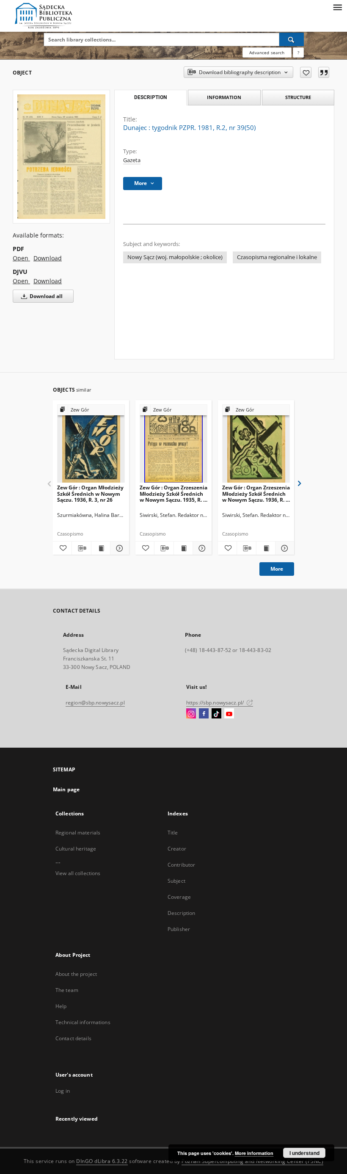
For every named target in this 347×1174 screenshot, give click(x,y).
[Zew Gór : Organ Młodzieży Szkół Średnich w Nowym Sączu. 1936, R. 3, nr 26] (91, 444)
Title (173, 832)
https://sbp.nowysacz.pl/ (215, 702)
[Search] (291, 39)
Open (21, 258)
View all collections (77, 873)
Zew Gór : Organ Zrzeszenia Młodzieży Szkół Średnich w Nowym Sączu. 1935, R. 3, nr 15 (173, 493)
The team (66, 990)
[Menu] (337, 7)
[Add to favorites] (305, 72)
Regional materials (77, 832)
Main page (66, 789)
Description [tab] (150, 97)
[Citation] (323, 72)
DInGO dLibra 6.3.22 (102, 1161)
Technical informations (82, 1022)
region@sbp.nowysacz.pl (95, 702)
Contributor (181, 864)
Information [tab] (224, 97)
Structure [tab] (298, 97)
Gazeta (131, 160)
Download (47, 258)
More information (254, 1153)
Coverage (179, 897)
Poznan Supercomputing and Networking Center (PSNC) (252, 1161)
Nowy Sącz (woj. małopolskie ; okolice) (175, 257)
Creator (177, 848)
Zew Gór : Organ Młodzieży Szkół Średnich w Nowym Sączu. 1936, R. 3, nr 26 (90, 493)
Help (60, 1006)
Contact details (73, 1038)
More (276, 568)
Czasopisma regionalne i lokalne (277, 257)
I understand (304, 1153)
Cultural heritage (75, 848)
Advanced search (266, 52)
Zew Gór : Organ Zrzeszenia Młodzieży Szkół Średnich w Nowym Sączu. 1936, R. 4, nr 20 (256, 493)
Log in (62, 1090)
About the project (76, 974)
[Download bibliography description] (81, 548)
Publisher (179, 929)
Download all (45, 296)
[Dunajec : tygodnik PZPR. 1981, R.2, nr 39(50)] (61, 156)
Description (181, 913)
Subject (176, 880)
